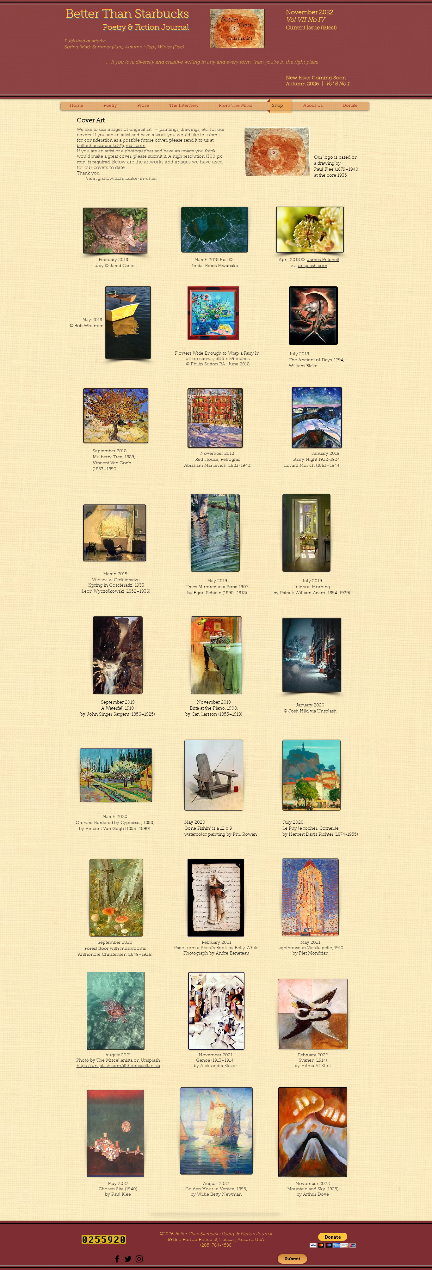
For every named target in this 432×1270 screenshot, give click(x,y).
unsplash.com (312, 266)
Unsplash (326, 711)
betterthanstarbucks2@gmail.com (111, 146)
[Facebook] (117, 1259)
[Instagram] (139, 1259)
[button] (113, 106)
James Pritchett (323, 260)
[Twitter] (128, 1259)
